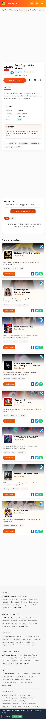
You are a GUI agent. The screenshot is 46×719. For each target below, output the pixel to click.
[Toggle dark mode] (37, 3)
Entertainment (33, 602)
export (15, 342)
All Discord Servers (8, 674)
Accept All (17, 716)
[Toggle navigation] (42, 3)
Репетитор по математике (26, 474)
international (23, 342)
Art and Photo (6, 626)
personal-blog (23, 305)
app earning (8, 147)
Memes (14, 626)
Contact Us (13, 695)
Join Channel (9, 274)
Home (6, 10)
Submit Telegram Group (27, 698)
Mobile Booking (33, 605)
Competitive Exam (31, 618)
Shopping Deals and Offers (29, 599)
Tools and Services (7, 677)
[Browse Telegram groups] (12, 72)
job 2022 (17, 147)
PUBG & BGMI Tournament (10, 599)
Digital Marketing (16, 658)
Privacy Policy (6, 706)
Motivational (33, 624)
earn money (12, 143)
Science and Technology (31, 655)
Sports (21, 618)
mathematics (15, 489)
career (14, 452)
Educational (5, 602)
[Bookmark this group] (35, 80)
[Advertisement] (23, 36)
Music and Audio (21, 677)
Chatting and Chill (7, 679)
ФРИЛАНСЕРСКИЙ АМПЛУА (26, 437)
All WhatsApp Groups (9, 596)
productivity (21, 452)
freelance (7, 305)
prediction (13, 415)
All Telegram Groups (8, 637)
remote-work (16, 378)
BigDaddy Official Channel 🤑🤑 (27, 253)
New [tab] (13, 218)
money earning (35, 143)
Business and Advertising (19, 602)
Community (5, 658)
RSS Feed (23, 704)
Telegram (13, 10)
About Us (4, 695)
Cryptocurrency (21, 605)
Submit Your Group (24, 695)
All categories (16, 608)
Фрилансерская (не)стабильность (22, 291)
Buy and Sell (6, 608)
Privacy (3, 713)
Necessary (6, 716)
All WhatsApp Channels (9, 618)
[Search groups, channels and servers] (32, 3)
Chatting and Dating (8, 642)
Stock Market (30, 642)
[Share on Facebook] (32, 273)
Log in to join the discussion (23, 211)
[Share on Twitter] (37, 273)
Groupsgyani (12, 3)
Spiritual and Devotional (9, 621)
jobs (23, 378)
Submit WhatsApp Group (10, 698)
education (25, 489)
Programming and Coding (10, 645)
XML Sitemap (32, 704)
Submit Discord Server (9, 701)
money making (23, 143)
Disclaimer (26, 706)
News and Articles (7, 624)
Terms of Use (17, 706)
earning (6, 525)
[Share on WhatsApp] (41, 273)
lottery (6, 415)
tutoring (6, 489)
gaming (15, 268)
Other (20, 655)
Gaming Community (8, 605)
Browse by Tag (22, 701)
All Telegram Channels (9, 655)
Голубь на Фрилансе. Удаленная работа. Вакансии (27, 364)
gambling (7, 268)
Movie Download (34, 637)
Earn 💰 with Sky (21, 510)
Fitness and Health (21, 624)
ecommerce (7, 342)
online (21, 525)
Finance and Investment (26, 682)
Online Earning (24, 10)
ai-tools (14, 305)
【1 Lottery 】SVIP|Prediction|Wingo (23, 401)
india (21, 268)
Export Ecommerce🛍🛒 (23, 327)
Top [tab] (7, 218)
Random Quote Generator (10, 704)
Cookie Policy (36, 706)
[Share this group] (29, 80)
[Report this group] (41, 80)
